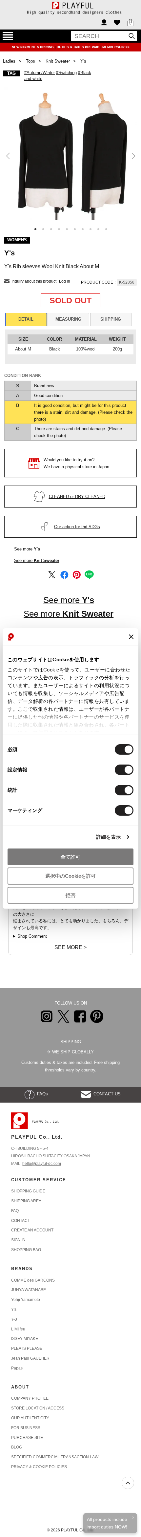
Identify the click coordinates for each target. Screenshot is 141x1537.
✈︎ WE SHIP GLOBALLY (70, 1051)
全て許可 (70, 856)
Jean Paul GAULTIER (30, 1358)
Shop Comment (32, 936)
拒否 (70, 895)
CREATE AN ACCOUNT (32, 1230)
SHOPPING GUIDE (28, 1191)
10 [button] (106, 229)
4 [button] (59, 229)
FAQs (41, 1093)
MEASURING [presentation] (68, 319)
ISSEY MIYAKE (24, 1338)
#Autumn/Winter (39, 72)
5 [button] (67, 229)
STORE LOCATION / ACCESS (37, 1408)
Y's (13, 1309)
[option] (70, 153)
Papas (17, 1368)
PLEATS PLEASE (26, 1348)
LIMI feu (18, 1329)
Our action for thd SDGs (77, 526)
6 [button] (75, 229)
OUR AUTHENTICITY (30, 1418)
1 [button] (35, 229)
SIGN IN (18, 1240)
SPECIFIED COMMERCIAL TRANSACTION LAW (54, 1457)
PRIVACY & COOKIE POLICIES (39, 1467)
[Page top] (128, 1483)
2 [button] (43, 229)
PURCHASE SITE (27, 1437)
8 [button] (90, 229)
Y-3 (14, 1319)
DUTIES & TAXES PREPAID (78, 47)
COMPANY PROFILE (30, 1398)
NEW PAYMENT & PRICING (33, 47)
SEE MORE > (70, 947)
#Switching (66, 72)
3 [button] (51, 229)
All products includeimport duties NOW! (107, 1523)
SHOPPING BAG (26, 1250)
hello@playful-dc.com (41, 1163)
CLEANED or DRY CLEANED (77, 496)
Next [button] (133, 156)
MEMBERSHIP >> (116, 47)
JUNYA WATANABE (28, 1289)
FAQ (15, 1210)
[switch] (124, 769)
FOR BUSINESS (25, 1428)
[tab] (26, 319)
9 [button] (98, 229)
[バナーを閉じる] (131, 636)
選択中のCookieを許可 (70, 876)
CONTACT (20, 1220)
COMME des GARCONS (33, 1280)
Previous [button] (8, 156)
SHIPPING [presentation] (110, 319)
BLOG (16, 1447)
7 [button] (83, 229)
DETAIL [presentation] (25, 319)
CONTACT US (106, 1093)
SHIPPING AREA (26, 1201)
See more (27, 549)
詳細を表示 (108, 837)
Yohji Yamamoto (25, 1299)
